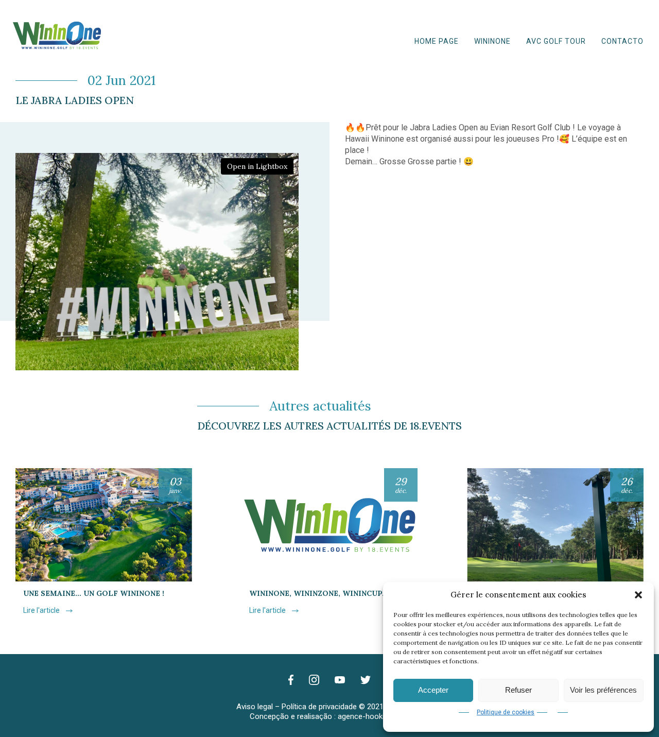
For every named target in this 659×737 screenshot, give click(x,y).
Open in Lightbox (257, 166)
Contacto (622, 41)
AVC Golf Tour (556, 41)
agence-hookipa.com (373, 716)
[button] (638, 595)
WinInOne (492, 41)
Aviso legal (254, 706)
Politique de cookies (505, 712)
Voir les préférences (603, 689)
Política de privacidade (319, 706)
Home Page (436, 41)
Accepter (433, 689)
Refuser (518, 689)
